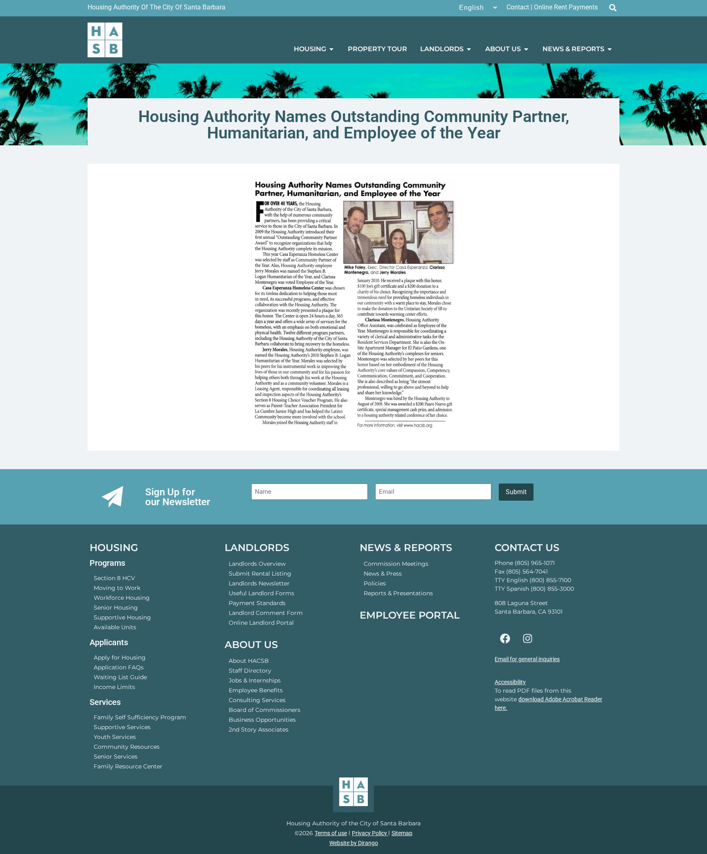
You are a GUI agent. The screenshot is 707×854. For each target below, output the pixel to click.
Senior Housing (116, 607)
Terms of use (331, 833)
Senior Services (115, 756)
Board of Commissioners (264, 710)
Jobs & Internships (255, 680)
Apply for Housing (120, 657)
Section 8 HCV (114, 578)
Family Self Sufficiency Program (140, 717)
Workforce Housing (122, 597)
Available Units (115, 627)
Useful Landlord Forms (261, 593)
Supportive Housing (122, 617)
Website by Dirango (353, 843)
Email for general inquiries (527, 659)
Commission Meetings (396, 563)
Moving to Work (117, 588)
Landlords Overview (257, 563)
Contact (518, 7)
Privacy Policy (370, 833)
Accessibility (510, 682)
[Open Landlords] (469, 49)
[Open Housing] (331, 49)
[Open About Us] (526, 49)
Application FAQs (119, 667)
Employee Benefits (256, 690)
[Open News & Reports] (609, 49)
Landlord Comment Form (266, 613)
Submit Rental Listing (260, 573)
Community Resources (127, 746)
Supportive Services (122, 727)
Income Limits (114, 687)
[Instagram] (527, 638)
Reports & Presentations (398, 593)
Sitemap (402, 833)
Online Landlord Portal (261, 622)
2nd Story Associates (258, 729)
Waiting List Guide (120, 677)
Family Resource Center (128, 766)
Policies (375, 583)
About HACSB (249, 660)
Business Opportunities (262, 719)
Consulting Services (257, 700)
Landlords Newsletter (259, 583)
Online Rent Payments (566, 7)
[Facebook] (505, 638)
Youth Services (115, 737)
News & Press (383, 573)
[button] (612, 7)
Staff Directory (250, 670)
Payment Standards (257, 603)
